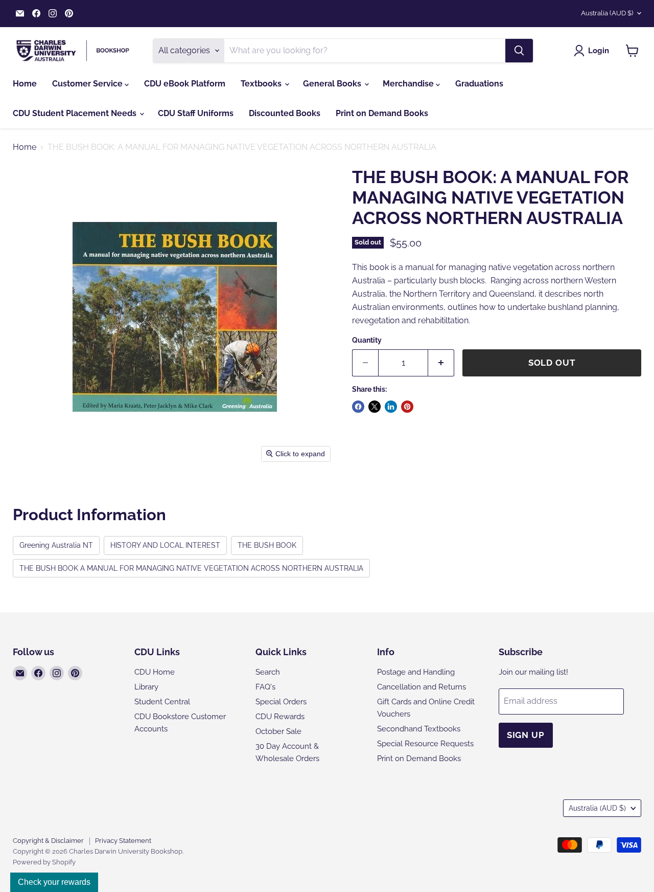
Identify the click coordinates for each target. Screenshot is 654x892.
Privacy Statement (123, 840)
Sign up (526, 735)
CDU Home (154, 672)
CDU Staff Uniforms (195, 113)
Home (25, 83)
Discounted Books (284, 113)
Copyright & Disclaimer (48, 840)
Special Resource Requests (425, 743)
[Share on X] (374, 406)
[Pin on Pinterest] (407, 406)
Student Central (162, 701)
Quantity (367, 340)
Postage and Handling (416, 672)
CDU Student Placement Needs (75, 113)
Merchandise (409, 83)
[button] (593, 50)
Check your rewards (54, 882)
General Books (333, 83)
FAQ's (265, 687)
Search (267, 672)
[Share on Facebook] (358, 406)
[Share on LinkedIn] (391, 406)
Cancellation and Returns (421, 687)
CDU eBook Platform (184, 83)
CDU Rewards (280, 716)
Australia (607, 13)
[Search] (519, 50)
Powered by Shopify (44, 862)
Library (146, 687)
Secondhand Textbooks (418, 728)
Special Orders (281, 701)
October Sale (278, 731)
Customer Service (88, 83)
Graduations (479, 83)
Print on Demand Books (382, 113)
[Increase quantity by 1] (441, 363)
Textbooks (262, 83)
